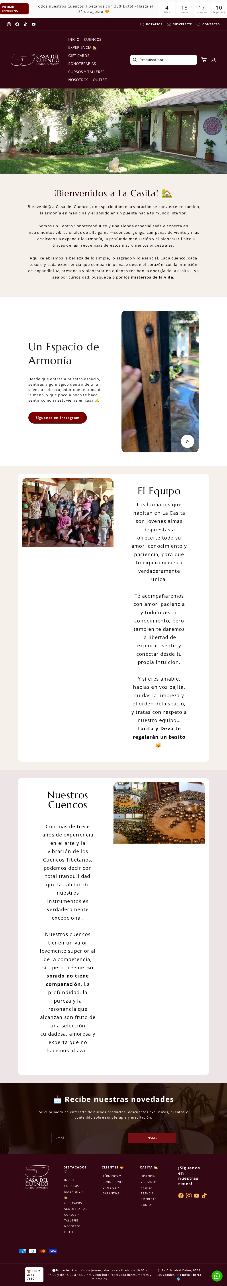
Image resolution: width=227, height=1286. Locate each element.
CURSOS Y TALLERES (86, 71)
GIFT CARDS (79, 55)
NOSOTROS (78, 79)
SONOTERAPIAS (82, 63)
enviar (152, 1138)
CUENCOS (93, 39)
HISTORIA (148, 1176)
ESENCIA (147, 1193)
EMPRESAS (149, 1199)
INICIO (74, 39)
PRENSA (147, 1188)
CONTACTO (149, 1205)
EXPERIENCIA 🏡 (82, 47)
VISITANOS (149, 1182)
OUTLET (100, 79)
